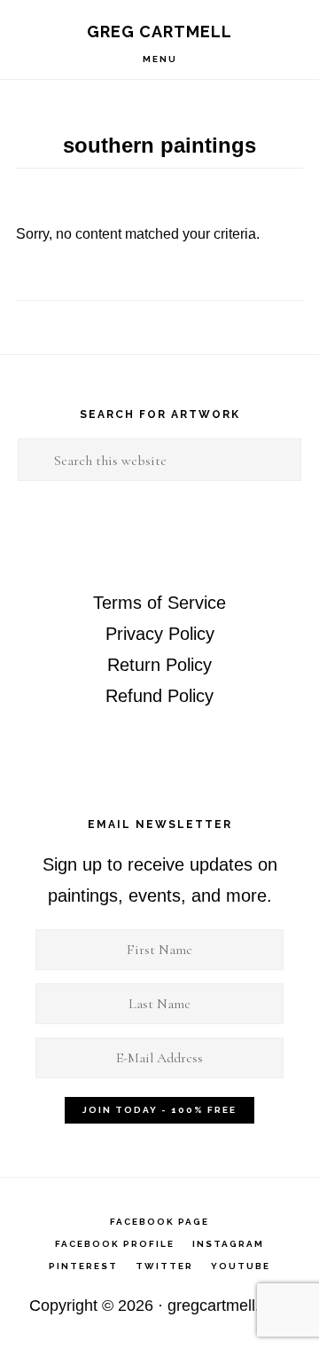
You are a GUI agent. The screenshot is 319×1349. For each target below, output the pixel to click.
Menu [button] (160, 59)
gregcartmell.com (228, 1305)
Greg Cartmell (159, 31)
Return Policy (159, 664)
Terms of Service (159, 602)
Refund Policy (159, 696)
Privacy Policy (159, 633)
